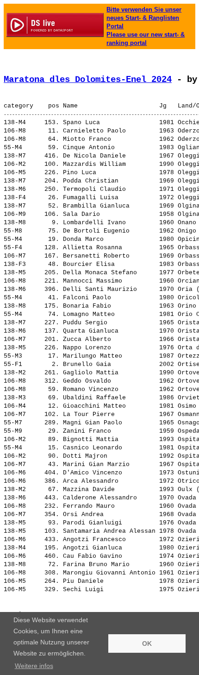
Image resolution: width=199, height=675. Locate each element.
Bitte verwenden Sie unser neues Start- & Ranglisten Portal (143, 18)
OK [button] (147, 643)
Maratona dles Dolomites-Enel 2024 (88, 80)
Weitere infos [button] (34, 665)
